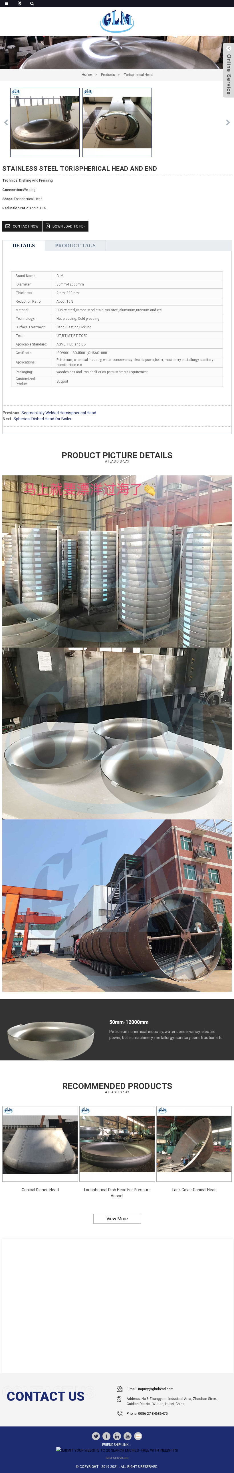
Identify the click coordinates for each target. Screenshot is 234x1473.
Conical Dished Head (40, 1189)
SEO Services (117, 1458)
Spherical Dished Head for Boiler (42, 419)
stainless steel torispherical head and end (79, 168)
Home (87, 74)
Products (108, 75)
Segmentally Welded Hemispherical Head (58, 413)
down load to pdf (69, 226)
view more (117, 1218)
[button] (228, 122)
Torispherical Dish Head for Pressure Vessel (117, 1192)
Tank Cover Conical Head (194, 1189)
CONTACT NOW (26, 226)
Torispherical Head (138, 75)
